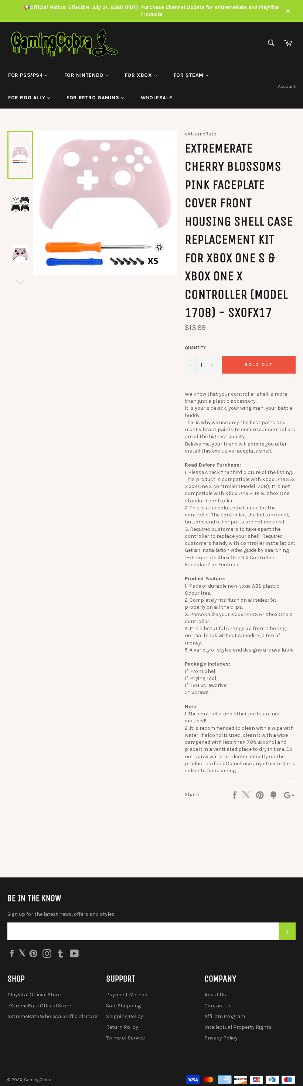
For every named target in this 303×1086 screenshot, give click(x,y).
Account (287, 86)
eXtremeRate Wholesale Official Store (52, 1016)
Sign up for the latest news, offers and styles (61, 914)
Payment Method (126, 995)
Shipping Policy (124, 1016)
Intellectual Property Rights (238, 1027)
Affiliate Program (224, 1016)
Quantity (195, 347)
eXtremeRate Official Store (39, 1006)
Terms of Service (125, 1038)
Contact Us (218, 1006)
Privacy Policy (221, 1038)
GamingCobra (37, 1080)
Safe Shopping (123, 1006)
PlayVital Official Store (34, 995)
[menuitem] (28, 75)
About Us (215, 995)
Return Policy (122, 1027)
